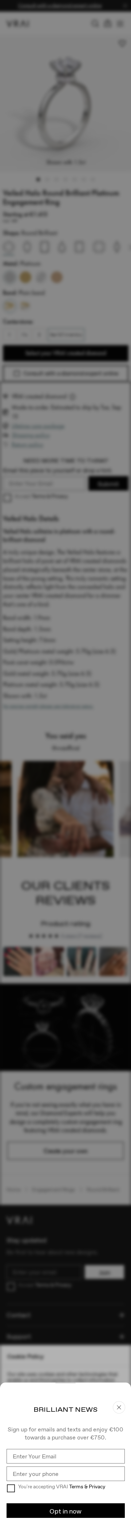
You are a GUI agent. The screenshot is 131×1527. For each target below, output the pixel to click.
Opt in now (65, 1511)
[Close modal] (65, 763)
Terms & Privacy (87, 1486)
